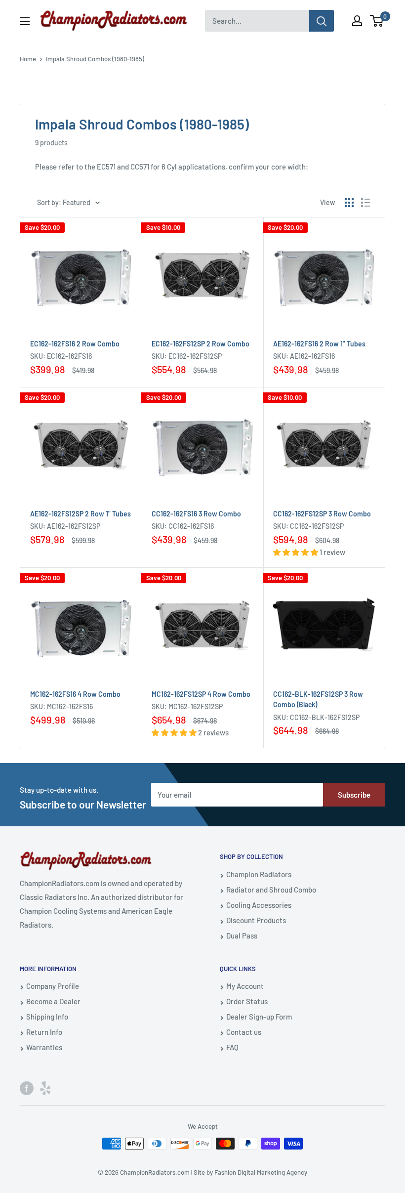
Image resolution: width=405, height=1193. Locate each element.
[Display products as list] (365, 202)
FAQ (232, 1047)
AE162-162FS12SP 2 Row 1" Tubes (80, 514)
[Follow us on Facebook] (27, 1087)
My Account (245, 985)
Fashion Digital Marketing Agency (260, 1172)
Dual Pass (241, 935)
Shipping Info (47, 1016)
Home (28, 59)
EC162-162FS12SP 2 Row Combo (200, 344)
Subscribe (354, 794)
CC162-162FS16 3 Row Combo (196, 514)
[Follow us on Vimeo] (45, 1087)
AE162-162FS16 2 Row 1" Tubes (319, 344)
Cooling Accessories (258, 904)
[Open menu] (25, 21)
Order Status (247, 1001)
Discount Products (256, 920)
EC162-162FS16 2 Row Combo (75, 344)
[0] (377, 21)
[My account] (357, 20)
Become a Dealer (53, 1001)
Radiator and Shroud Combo (271, 889)
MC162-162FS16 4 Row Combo (75, 694)
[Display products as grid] (349, 202)
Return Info (44, 1031)
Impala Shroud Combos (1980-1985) (95, 59)
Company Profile (52, 985)
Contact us (243, 1031)
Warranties (44, 1047)
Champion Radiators (258, 874)
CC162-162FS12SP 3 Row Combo (322, 514)
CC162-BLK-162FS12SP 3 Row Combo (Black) (318, 699)
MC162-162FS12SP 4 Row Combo (201, 694)
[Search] (321, 21)
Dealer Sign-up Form (259, 1016)
